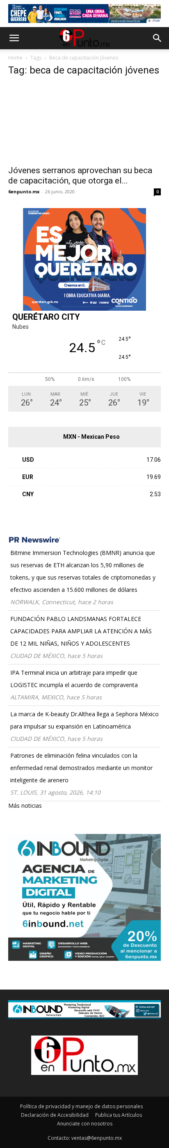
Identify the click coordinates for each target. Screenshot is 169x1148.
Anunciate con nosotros (84, 1123)
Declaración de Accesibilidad (55, 1114)
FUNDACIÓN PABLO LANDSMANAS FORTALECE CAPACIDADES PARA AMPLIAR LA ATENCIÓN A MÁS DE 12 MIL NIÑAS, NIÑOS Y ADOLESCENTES (81, 631)
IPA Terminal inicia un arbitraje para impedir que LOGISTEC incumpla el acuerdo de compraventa (74, 679)
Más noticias (25, 805)
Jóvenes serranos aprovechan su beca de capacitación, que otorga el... (80, 175)
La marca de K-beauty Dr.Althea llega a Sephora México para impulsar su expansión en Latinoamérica (84, 720)
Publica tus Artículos (118, 1114)
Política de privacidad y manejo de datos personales (81, 1106)
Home (15, 57)
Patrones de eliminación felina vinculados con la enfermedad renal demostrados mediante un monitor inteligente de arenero (81, 768)
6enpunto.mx (23, 191)
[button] (14, 38)
